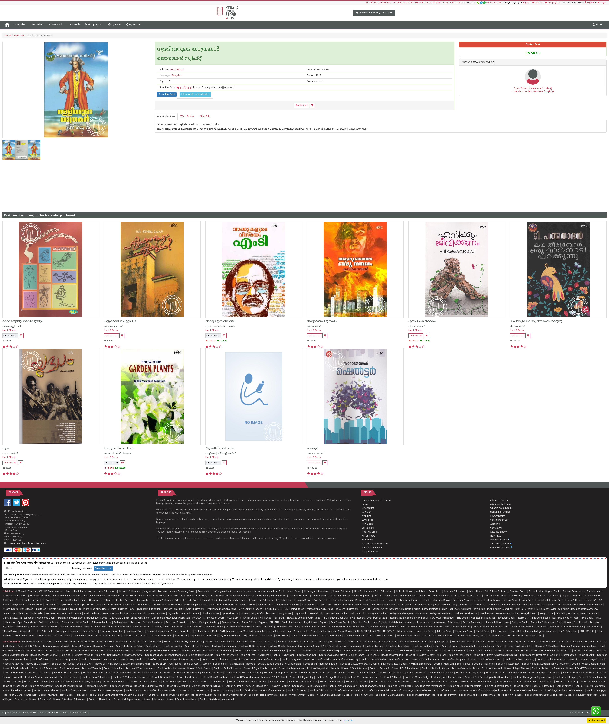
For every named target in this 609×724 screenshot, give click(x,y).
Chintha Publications (461, 596)
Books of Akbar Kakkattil (56, 646)
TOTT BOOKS (587, 631)
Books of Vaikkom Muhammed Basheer (227, 641)
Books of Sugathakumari (46, 690)
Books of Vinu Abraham (203, 695)
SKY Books (47, 631)
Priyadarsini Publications (14, 627)
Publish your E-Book (372, 547)
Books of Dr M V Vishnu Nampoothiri (585, 668)
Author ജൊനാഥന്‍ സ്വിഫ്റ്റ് (478, 62)
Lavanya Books (157, 613)
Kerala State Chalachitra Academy (580, 609)
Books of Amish (563, 686)
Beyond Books (552, 591)
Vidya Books (181, 635)
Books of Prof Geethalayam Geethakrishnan (487, 677)
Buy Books (115, 24)
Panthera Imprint (230, 622)
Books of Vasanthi (91, 668)
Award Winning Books (33, 641)
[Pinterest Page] (26, 505)
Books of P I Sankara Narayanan (106, 690)
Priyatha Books (38, 627)
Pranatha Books (520, 622)
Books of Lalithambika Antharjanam (113, 695)
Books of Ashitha (173, 646)
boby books (114, 596)
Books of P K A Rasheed (510, 695)
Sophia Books (90, 631)
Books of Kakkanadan (283, 655)
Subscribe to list (103, 568)
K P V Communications (250, 609)
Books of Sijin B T (319, 690)
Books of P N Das (398, 659)
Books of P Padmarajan (273, 650)
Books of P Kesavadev (508, 664)
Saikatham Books (376, 627)
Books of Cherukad (492, 668)
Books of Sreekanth (93, 673)
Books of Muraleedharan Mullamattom (550, 650)
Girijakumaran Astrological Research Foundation (84, 604)
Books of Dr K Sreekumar (252, 646)
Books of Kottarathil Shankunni (540, 641)
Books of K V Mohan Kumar (424, 659)
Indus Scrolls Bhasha (574, 604)
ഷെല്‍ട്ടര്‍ (312, 448)
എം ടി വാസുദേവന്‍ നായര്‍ (220, 326)
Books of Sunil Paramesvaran (228, 664)
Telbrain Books (444, 631)
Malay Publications (378, 613)
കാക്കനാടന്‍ (314, 326)
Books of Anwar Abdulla (372, 686)
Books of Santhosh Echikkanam (69, 699)
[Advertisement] (304, 183)
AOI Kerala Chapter (26, 591)
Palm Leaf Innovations (177, 622)
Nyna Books (587, 618)
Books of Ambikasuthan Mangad (217, 699)
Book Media (159, 596)
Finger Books (527, 600)
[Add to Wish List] (312, 105)
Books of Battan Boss (547, 646)
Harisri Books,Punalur (288, 604)
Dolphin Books (303, 600)
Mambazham (487, 613)
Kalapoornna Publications (320, 609)
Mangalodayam (529, 613)
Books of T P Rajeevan (276, 673)
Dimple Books (192, 600)
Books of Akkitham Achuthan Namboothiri (495, 655)
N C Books (265, 618)
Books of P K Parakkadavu (384, 664)
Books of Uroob (276, 646)
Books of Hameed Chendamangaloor (248, 681)
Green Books (175, 604)
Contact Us (455, 3)
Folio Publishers (575, 600)
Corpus (565, 596)
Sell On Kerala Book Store (375, 544)
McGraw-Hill (198, 618)
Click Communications (495, 596)
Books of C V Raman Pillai (375, 690)
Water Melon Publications (380, 635)
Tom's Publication (568, 631)
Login (603, 3)
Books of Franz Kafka (63, 664)
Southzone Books (135, 631)
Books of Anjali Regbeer (74, 690)
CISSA (478, 596)
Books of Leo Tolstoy (399, 646)
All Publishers (384, 3)
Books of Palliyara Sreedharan (112, 641)
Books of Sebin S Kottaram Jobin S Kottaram (545, 664)
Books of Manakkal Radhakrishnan (477, 695)
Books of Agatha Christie (426, 646)
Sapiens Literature (460, 627)
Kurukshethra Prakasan (96, 613)
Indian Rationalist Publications (545, 604)
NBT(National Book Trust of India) (370, 618)
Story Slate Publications (323, 631)
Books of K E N (134, 690)
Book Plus (173, 596)
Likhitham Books (210, 613)
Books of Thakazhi (345, 641)
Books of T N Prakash (106, 664)
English (526, 3)
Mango (543, 613)
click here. (272, 579)
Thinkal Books (483, 631)
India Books (465, 604)
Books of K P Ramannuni (44, 668)
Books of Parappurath (129, 659)
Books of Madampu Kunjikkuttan (459, 659)
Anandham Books (276, 591)
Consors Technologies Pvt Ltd (74, 712)
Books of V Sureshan (177, 686)
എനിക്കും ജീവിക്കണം (422, 321)
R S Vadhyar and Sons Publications (113, 627)
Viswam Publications (354, 635)
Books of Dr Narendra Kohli (135, 664)
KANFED (365, 609)
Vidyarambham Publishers (203, 635)
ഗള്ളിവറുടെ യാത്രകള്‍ (188, 49)
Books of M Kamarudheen (497, 686)
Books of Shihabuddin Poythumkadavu (165, 655)
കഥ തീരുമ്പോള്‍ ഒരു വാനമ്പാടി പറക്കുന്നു (536, 321)
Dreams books (386, 600)
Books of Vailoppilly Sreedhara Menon (363, 650)
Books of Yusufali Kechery (197, 664)
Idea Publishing (449, 604)
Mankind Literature (587, 613)
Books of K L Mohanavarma (390, 695)
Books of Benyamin (375, 646)
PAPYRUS (274, 622)
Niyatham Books (507, 618)
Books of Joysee (450, 646)
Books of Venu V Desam (513, 673)
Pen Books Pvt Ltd (340, 622)
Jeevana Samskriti (173, 609)
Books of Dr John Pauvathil (593, 677)
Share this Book (167, 94)
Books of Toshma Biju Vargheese (219, 673)
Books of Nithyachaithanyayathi (152, 650)
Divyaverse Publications (263, 600)
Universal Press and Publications (53, 635)
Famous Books (510, 600)
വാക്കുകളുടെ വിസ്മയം (220, 321)
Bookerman (222, 596)
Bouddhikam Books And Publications (249, 596)
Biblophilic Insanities (40, 596)
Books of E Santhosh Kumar (140, 668)
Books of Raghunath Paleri (296, 659)
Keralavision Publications (15, 613)
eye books (478, 600)
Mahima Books (358, 613)
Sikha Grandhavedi (573, 627)
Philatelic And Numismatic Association (409, 622)
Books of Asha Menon (490, 659)
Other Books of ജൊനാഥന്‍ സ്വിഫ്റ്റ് (533, 88)
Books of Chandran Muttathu (195, 690)
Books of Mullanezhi (186, 677)
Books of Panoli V (321, 659)
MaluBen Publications (466, 613)
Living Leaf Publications (263, 613)
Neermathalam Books (401, 618)
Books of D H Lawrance (213, 681)
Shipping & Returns (500, 512)
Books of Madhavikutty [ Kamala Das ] (184, 641)
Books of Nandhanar (250, 673)
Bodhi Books (129, 596)
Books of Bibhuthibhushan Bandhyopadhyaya (119, 655)
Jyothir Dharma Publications (221, 609)
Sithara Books (9, 631)
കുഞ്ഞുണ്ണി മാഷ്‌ (11, 326)
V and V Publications (83, 635)
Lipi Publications (230, 613)
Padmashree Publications (127, 622)
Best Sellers (37, 24)
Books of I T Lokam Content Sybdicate (425, 655)
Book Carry (145, 596)
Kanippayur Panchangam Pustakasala (391, 609)
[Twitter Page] (17, 505)
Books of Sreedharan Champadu (451, 690)
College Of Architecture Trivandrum (541, 596)
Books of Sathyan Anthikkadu (206, 686)
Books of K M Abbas (61, 681)
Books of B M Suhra (268, 659)
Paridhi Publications (292, 622)
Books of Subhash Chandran (186, 650)
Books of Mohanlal (483, 664)
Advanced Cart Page (500, 504)
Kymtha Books (139, 613)
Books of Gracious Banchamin (465, 686)
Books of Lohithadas (121, 686)
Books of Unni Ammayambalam (160, 690)
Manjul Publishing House (562, 613)
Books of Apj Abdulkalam (332, 655)
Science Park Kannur (522, 627)
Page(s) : (166, 81)
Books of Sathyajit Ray (301, 677)
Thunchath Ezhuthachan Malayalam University (532, 631)
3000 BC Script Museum (51, 591)
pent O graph (380, 622)
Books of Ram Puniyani (444, 695)
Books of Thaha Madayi (36, 681)
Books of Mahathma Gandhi (385, 681)
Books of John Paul (114, 668)
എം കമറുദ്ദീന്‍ (10, 453)
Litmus (244, 613)
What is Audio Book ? (501, 508)
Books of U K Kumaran (156, 659)
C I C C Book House (299, 596)
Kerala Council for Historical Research (514, 609)
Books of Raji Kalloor (247, 690)
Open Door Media (26, 622)
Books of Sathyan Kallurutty (519, 659)
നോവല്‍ (19, 35)
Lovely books (317, 613)
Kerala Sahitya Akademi (548, 609)
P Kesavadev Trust (101, 622)
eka (435, 600)
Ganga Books (19, 604)
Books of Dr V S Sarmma (354, 668)
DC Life (58, 600)
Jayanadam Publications (149, 609)
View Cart (366, 512)
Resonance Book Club (287, 627)
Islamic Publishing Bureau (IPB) (65, 609)
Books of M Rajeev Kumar (127, 699)
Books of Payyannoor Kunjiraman (98, 659)
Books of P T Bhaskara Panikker (273, 686)
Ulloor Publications (25, 635)
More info (348, 720)
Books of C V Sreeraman (292, 695)
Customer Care (481, 3)
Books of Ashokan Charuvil (44, 655)
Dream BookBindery (365, 600)
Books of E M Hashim (37, 664)
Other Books (82, 622)
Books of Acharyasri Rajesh (318, 641)
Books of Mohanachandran (551, 659)
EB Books (402, 600)
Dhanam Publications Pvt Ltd (167, 600)
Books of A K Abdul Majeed (484, 690)
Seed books (542, 627)
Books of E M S (85, 664)
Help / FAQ (495, 536)
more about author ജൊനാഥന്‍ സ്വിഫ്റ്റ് (533, 91)
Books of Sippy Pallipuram (435, 641)
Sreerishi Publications (158, 631)
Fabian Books (493, 600)
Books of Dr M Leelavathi (15, 668)
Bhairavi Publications (573, 591)
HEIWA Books (362, 604)
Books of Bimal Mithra (593, 681)
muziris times (234, 618)
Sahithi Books (319, 627)
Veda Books (141, 635)
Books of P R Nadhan (96, 686)
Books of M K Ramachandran (362, 677)
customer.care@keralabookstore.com (26, 543)
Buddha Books (278, 596)
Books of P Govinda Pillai (161, 677)
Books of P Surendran (455, 650)
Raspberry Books (161, 627)
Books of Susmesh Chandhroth (31, 650)
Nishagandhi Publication (483, 618)
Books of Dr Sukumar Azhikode (77, 655)
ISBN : (319, 69)
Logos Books (301, 613)
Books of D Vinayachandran (244, 677)
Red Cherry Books (214, 627)
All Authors (371, 3)
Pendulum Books (361, 622)
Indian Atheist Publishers (514, 604)
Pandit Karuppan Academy (205, 622)
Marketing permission (81, 568)
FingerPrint (542, 600)
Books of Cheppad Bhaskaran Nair (181, 681)
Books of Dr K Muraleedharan (181, 699)
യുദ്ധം (6, 448)
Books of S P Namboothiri (68, 686)
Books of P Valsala (81, 646)
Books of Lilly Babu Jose (79, 695)
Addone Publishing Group (182, 591)
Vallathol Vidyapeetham (108, 635)
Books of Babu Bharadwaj (213, 677)
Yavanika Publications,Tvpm (470, 635)
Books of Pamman (103, 646)
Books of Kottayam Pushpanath (345, 646)
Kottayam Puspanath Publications (63, 613)
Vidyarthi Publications (230, 635)
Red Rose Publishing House (240, 627)
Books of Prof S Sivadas (196, 646)
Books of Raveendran (227, 655)
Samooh (412, 627)
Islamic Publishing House (96, 609)
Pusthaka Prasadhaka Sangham (76, 627)
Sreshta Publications (181, 631)
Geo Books (50, 604)
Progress (52, 627)
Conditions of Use (499, 520)
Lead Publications (190, 613)
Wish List (538, 3)
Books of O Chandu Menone (149, 686)
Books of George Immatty (175, 695)
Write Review (187, 116)
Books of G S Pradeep (567, 681)
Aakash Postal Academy (79, 591)
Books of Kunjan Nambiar (304, 673)
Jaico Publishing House (122, 609)
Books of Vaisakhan (153, 699)
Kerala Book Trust (482, 609)
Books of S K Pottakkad (262, 641)
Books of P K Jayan (597, 690)
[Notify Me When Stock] (21, 335)
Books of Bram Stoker (14, 673)
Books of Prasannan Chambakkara (535, 681)
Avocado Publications (455, 591)
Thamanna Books (464, 631)
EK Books (426, 600)
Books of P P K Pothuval (274, 677)
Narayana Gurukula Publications (303, 618)
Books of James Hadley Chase (363, 655)
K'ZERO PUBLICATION (276, 609)
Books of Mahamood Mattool (578, 673)
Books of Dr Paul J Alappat (435, 668)
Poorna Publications (473, 622)
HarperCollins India (343, 604)
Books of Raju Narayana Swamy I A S (306, 646)
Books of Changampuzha (533, 655)
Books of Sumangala (392, 655)
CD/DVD (378, 596)
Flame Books (557, 600)
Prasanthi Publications (542, 622)
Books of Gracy (521, 686)
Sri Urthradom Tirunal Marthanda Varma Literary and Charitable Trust (256, 631)
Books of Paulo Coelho (199, 668)
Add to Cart (302, 105)
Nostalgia (557, 618)
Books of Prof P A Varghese (254, 655)
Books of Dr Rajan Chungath (582, 659)
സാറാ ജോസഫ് (315, 453)
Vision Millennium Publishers (305, 635)
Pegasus (324, 622)
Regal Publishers (264, 627)
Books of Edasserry (542, 686)
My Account (134, 24)
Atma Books (360, 591)
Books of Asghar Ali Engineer (239, 686)
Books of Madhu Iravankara (263, 695)
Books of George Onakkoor (330, 677)
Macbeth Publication (336, 613)
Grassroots (160, 604)
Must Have (69, 641)
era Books (444, 600)
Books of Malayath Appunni (184, 659)
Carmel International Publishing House (351, 596)
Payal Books (310, 622)
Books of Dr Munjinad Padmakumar (434, 673)
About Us (495, 524)
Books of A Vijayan (69, 668)
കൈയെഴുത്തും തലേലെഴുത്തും (22, 321)
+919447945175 (493, 3)
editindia (413, 600)
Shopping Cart (554, 3)
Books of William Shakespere (416, 664)
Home (8, 35)
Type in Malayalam (500, 544)
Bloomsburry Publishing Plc (67, 596)
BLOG (598, 24)
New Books (74, 24)
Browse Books (56, 24)
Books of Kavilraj (506, 681)
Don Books (319, 600)
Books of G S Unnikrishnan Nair (20, 695)
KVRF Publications (119, 613)
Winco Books (429, 635)
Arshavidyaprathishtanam (317, 591)
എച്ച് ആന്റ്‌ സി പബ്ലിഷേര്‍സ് (220, 453)
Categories (19, 24)
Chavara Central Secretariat (434, 596)
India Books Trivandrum (486, 604)
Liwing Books (284, 613)
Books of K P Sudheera (147, 695)
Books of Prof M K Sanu (243, 659)
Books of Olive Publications (166, 664)
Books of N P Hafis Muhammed (308, 686)
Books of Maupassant (40, 686)
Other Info (204, 116)
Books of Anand (12, 681)
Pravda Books (564, 622)
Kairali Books (297, 609)
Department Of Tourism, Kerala (105, 600)
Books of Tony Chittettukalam (544, 673)
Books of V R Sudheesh (247, 650)
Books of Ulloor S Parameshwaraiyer (422, 681)
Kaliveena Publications (346, 609)
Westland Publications (408, 635)
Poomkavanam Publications (445, 622)
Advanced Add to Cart (421, 3)
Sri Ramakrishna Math (206, 631)
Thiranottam (499, 631)
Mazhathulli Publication (178, 618)
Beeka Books (536, 591)
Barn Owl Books (518, 591)
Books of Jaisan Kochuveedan (446, 677)
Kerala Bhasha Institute (426, 609)
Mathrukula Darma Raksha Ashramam (129, 618)
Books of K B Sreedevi (480, 650)
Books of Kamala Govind (259, 664)
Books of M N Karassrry (345, 659)
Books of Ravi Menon (460, 655)
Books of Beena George (400, 686)
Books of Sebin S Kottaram (96, 677)
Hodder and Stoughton (427, 604)
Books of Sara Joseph (329, 650)
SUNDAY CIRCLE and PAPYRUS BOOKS (374, 631)
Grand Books (145, 604)
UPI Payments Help (500, 547)
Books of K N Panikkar (331, 681)
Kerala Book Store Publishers (456, 609)
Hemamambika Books (383, 604)
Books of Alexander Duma (465, 668)
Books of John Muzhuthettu (358, 695)
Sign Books (556, 627)
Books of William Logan (14, 686)
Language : (171, 75)
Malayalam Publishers (441, 613)
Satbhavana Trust (500, 627)
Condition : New (315, 81)
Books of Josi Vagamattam (399, 650)
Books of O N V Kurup (29, 646)
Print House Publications (586, 622)
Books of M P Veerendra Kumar (477, 646)
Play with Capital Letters (220, 448)
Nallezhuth (279, 618)
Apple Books (294, 591)
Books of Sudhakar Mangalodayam (579, 646)
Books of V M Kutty (223, 690)
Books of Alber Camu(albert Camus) (452, 664)
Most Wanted (54, 641)
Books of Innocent (297, 690)
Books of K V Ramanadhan (232, 695)
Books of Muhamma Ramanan (548, 668)
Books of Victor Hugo (40, 673)
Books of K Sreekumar (482, 681)
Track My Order (369, 532)
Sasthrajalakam (481, 627)
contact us (170, 579)
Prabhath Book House (497, 622)
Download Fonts (499, 540)
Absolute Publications (130, 591)
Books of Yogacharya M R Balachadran (411, 690)
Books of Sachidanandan (373, 659)
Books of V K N (153, 646)
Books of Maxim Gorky (417, 677)
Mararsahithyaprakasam (70, 618)
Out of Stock (10, 335)
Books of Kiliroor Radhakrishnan (468, 641)
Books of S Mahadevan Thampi (129, 677)
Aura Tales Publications (381, 591)
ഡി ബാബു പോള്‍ (113, 326)
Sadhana (305, 627)
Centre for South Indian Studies (401, 596)
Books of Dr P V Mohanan (227, 668)
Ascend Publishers (342, 591)
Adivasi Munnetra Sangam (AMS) (215, 591)
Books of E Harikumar (418, 695)
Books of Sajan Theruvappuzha (396, 673)
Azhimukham (475, 591)
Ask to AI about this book (194, 94)
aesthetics (239, 591)
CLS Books (514, 596)
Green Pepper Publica (195, 604)
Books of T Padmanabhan (562, 655)
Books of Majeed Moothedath (323, 668)
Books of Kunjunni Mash (51, 695)
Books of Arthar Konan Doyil (343, 686)
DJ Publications (285, 600)
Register (590, 3)
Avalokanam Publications (428, 591)
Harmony (326, 604)
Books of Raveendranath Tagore (504, 641)
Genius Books (35, 604)
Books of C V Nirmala (391, 677)
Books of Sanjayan (307, 655)
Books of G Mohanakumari (405, 668)
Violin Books (282, 635)
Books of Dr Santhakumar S (363, 673)
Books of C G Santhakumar (303, 681)
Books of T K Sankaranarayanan (324, 695)
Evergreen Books (461, 600)
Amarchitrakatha (256, 591)
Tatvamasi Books (425, 631)
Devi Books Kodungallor (136, 600)
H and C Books (9, 330)
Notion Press (571, 618)
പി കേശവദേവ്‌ (416, 326)
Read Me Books (194, 627)
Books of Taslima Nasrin (200, 655)
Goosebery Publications (123, 604)
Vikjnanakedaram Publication (258, 635)
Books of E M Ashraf (40, 699)
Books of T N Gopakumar (65, 659)
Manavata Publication (507, 613)
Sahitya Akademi (355, 627)
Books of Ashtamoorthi (118, 673)
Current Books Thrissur (27, 600)
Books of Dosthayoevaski (171, 668)
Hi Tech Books (405, 604)
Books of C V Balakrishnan (302, 650)
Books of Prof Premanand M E (431, 686)
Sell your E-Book (370, 551)
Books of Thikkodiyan (100, 699)
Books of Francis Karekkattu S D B (515, 646)
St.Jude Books (301, 631)
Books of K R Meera (584, 650)
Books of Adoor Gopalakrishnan (588, 664)
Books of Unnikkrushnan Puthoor (320, 664)
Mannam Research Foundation (18, 618)
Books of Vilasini (40, 659)
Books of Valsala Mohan (455, 681)
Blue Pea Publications (95, 596)
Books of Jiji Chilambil (357, 681)
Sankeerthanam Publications (434, 627)
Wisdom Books (446, 635)
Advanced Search (401, 3)
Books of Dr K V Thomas (67, 673)
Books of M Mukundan (289, 641)
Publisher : (172, 69)
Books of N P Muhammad (147, 673)
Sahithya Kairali (337, 627)
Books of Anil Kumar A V (428, 650)
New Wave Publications (442, 618)
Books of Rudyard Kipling (88, 681)
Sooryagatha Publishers (68, 631)
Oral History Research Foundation (56, 622)
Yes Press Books (496, 635)
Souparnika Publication (111, 631)
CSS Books (577, 596)
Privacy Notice (497, 516)
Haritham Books (310, 604)
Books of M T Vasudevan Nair (145, 641)
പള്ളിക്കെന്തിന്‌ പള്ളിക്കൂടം (120, 321)
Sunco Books (345, 631)
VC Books (128, 635)
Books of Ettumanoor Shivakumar (577, 641)
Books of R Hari (278, 681)
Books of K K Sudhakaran (119, 650)
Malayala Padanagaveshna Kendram (409, 613)
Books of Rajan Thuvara (516, 668)
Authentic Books (404, 591)
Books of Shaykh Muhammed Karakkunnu (562, 690)
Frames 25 (591, 600)
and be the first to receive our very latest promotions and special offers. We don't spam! (75, 563)
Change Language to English (376, 500)
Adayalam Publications (155, 591)
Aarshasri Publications (104, 591)
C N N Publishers (320, 596)
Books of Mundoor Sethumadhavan (519, 690)
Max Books (157, 618)
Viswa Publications (331, 635)
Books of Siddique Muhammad (41, 677)
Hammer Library (266, 604)
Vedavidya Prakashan (161, 635)
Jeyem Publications (194, 609)
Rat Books (177, 627)
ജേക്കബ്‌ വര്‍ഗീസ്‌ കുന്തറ (118, 453)
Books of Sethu (586, 655)
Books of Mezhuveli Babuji (129, 646)
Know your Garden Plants (119, 448)
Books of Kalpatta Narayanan (589, 686)
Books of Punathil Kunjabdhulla (373, 641)
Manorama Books (46, 618)
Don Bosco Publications (340, 600)
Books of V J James (69, 677)
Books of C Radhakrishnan (405, 641)
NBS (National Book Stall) (335, 618)
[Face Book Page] (8, 505)
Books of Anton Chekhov (215, 659)
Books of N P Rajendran (272, 690)
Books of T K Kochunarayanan (581, 695)
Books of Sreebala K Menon (145, 681)
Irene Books (26, 609)
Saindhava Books (397, 627)
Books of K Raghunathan (291, 668)
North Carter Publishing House (534, 618)
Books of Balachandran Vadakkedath (544, 695)
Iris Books (41, 609)
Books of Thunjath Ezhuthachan (511, 650)
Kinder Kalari (36, 613)
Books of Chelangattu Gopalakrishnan (532, 677)
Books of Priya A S (379, 668)
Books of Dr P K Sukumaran (217, 650)
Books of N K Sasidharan (288, 664)
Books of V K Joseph (565, 677)
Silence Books (593, 627)
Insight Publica (594, 604)
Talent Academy (405, 631)
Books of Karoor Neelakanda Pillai (181, 673)
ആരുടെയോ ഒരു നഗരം (322, 321)
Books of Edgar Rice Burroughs (259, 668)
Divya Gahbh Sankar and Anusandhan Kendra (225, 600)
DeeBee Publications (76, 600)
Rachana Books (141, 627)
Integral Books (10, 609)
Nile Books (462, 618)
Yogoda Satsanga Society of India (524, 635)
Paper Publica (249, 622)
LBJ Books (173, 613)
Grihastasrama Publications (223, 604)
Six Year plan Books (30, 631)
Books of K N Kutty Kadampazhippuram (477, 673)
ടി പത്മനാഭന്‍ (517, 326)
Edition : (314, 75)
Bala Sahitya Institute (496, 591)
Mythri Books (250, 618)
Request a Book (440, 3)
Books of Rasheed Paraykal (345, 690)
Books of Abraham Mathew (16, 690)
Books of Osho (86, 641)
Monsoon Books (215, 618)
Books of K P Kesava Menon (65, 650)
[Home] (6, 25)
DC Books (47, 600)
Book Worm (187, 596)
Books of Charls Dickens (333, 673)
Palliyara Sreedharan (152, 622)
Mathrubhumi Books (96, 618)
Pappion (263, 622)
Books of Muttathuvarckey (354, 664)
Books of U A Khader (93, 650)
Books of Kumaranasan (224, 646)
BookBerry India (204, 596)
